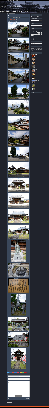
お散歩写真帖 (36, 48)
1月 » (33, 39)
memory (12, 17)
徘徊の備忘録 (17, 17)
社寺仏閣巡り (34, 49)
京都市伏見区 (14, 17)
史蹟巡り (39, 48)
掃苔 (38, 49)
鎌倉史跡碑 (37, 49)
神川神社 (27, 398)
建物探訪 (32, 48)
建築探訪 (40, 49)
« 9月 (31, 39)
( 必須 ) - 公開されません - (11, 384)
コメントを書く (21, 17)
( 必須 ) (9, 382)
